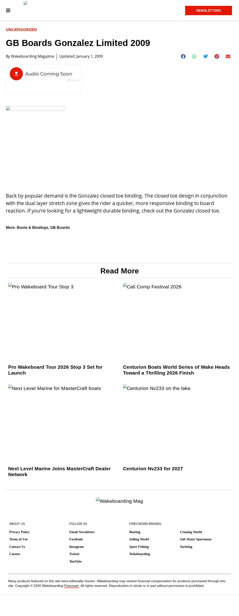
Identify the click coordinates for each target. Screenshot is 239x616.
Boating (134, 532)
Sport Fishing (139, 547)
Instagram (76, 547)
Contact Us (17, 547)
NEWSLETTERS (208, 10)
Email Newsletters (82, 532)
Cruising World (191, 532)
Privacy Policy (19, 532)
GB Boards (60, 228)
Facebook (76, 539)
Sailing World (139, 539)
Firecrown (71, 586)
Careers (14, 554)
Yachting (186, 547)
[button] (183, 56)
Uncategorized (21, 29)
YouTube (75, 561)
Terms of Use (18, 539)
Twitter (74, 554)
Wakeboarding (139, 554)
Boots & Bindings (32, 228)
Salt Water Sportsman (195, 539)
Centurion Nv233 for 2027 (153, 468)
